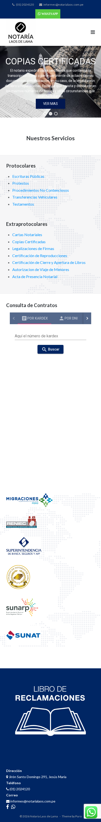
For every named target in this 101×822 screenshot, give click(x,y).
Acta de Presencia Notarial (34, 276)
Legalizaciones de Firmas (33, 248)
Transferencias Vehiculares (34, 197)
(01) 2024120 (25, 4)
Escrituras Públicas (28, 176)
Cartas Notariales (27, 234)
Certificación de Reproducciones (39, 255)
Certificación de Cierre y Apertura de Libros (49, 262)
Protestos (20, 183)
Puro (78, 816)
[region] (50, 82)
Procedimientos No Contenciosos (40, 190)
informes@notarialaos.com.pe (63, 4)
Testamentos (23, 204)
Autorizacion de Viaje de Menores (40, 269)
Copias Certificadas (29, 241)
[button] (45, 113)
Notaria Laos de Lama (44, 816)
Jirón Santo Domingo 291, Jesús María (37, 777)
